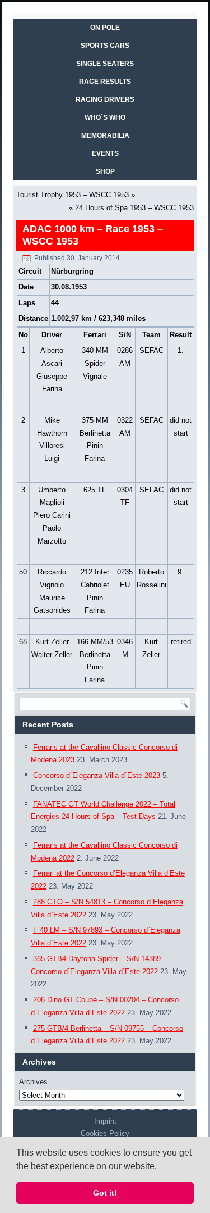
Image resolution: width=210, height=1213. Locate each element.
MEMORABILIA (105, 135)
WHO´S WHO (105, 117)
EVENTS (105, 153)
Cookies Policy (105, 1133)
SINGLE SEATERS (105, 63)
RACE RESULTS (105, 81)
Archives (33, 1082)
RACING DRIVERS (105, 99)
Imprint (105, 1121)
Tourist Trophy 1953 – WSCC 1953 (72, 195)
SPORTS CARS (105, 45)
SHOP (105, 171)
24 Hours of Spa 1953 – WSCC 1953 (134, 207)
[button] (160, 1167)
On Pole (105, 27)
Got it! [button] (105, 1192)
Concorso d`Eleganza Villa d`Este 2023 (96, 775)
